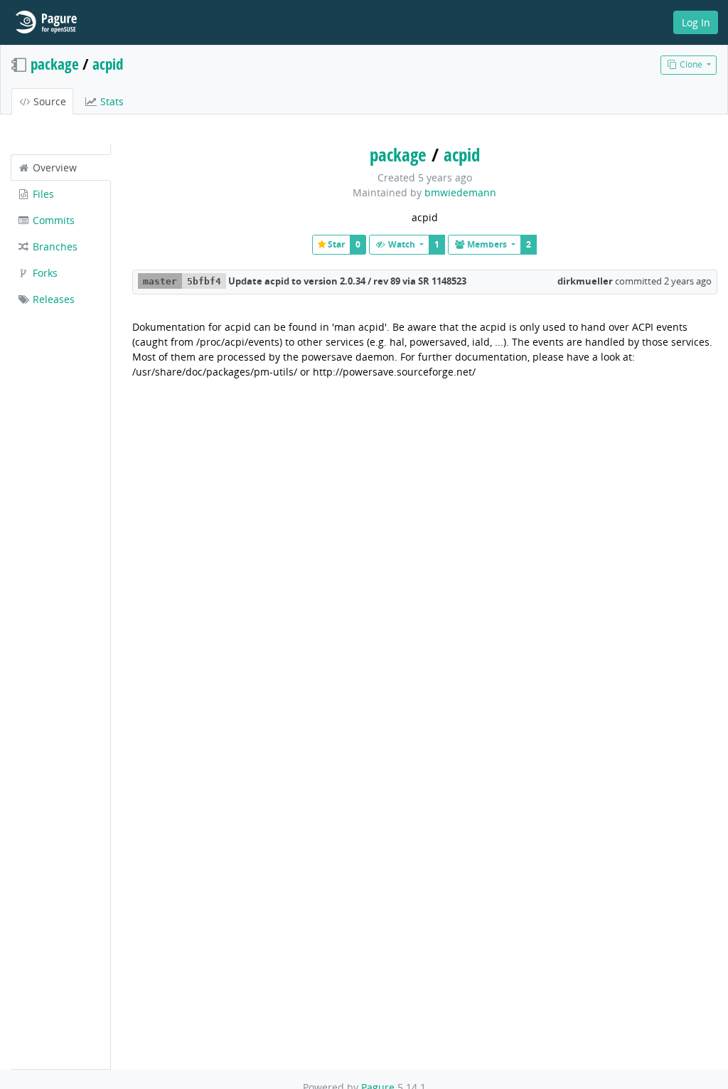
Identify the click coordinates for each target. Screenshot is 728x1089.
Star (335, 244)
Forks (44, 273)
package (55, 64)
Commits (52, 220)
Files (42, 194)
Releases (52, 299)
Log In (696, 22)
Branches (53, 246)
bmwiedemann (460, 192)
